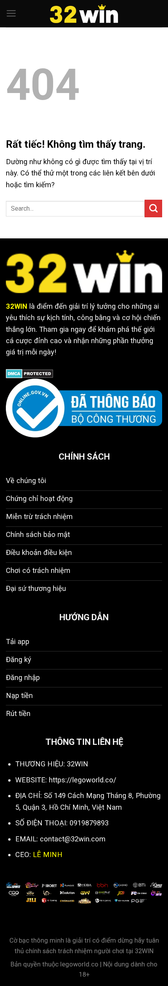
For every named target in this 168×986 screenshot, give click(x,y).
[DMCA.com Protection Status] (29, 373)
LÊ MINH (48, 854)
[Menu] (11, 13)
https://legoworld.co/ (82, 780)
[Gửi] (153, 208)
